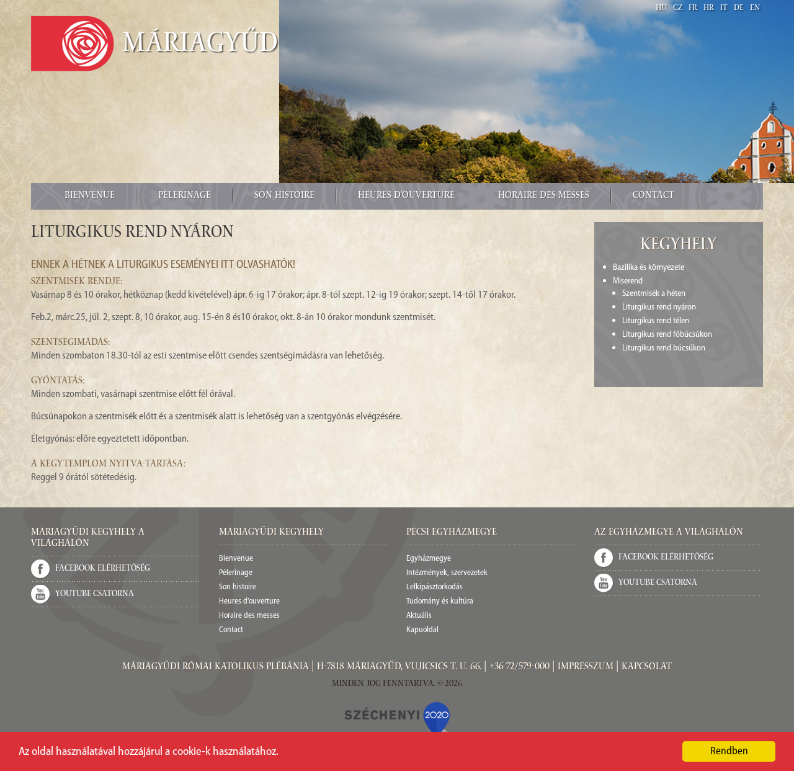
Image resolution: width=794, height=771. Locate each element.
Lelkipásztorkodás (434, 587)
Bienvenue (90, 196)
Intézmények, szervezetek (447, 573)
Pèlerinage (184, 196)
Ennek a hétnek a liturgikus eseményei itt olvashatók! (163, 265)
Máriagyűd (200, 45)
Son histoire (284, 196)
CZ (677, 8)
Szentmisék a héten (653, 293)
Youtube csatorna (94, 594)
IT (724, 8)
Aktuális (419, 616)
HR (708, 8)
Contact (653, 196)
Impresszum (585, 667)
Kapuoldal (422, 630)
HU (661, 8)
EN (755, 8)
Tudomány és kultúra (439, 601)
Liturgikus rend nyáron (659, 307)
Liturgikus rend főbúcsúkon (667, 334)
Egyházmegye (428, 559)
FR (693, 8)
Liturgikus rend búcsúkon (663, 348)
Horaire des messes (543, 196)
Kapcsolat (647, 667)
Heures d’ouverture (406, 196)
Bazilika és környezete (648, 267)
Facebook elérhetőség (102, 569)
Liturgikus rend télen (655, 321)
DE (739, 8)
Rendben (729, 751)
